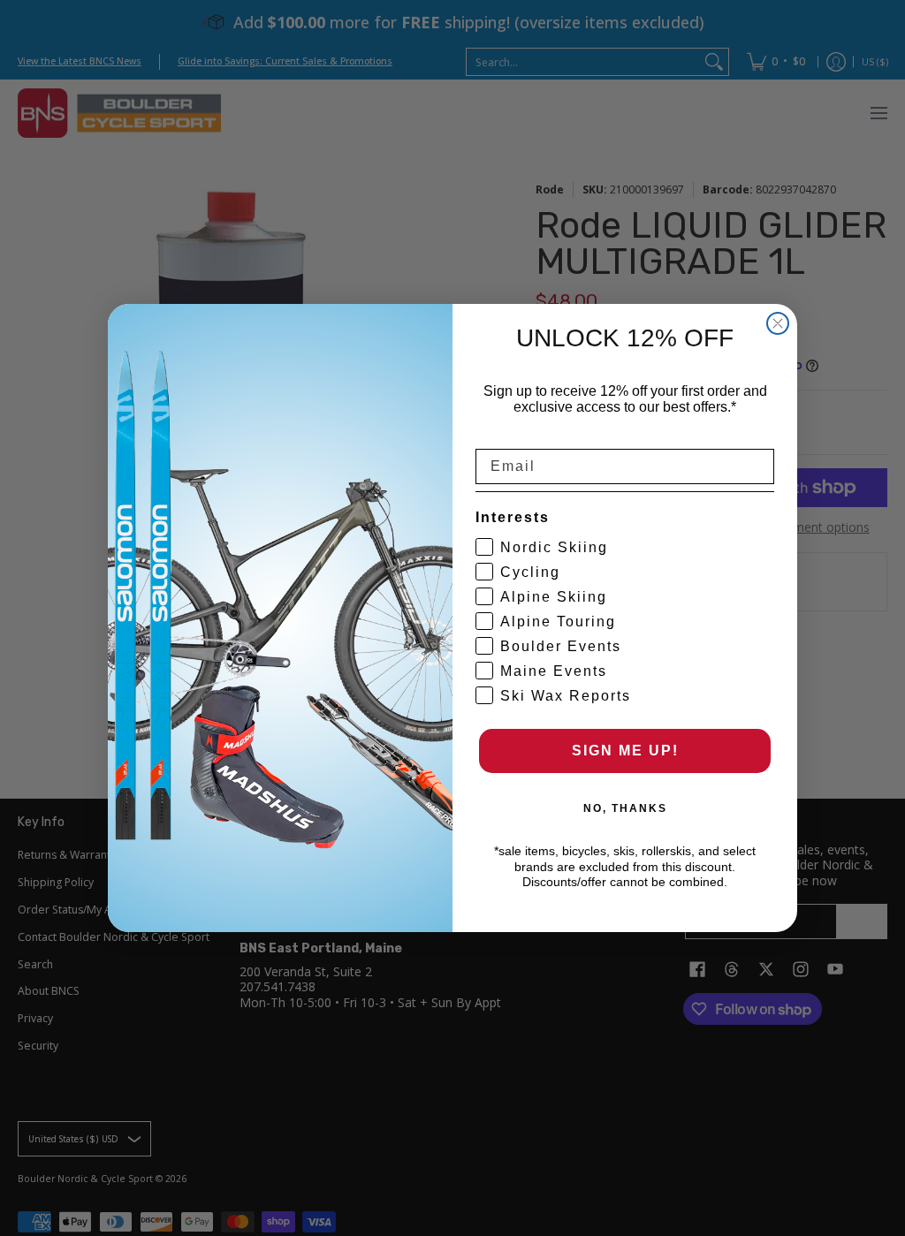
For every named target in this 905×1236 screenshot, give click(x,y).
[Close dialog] (777, 323)
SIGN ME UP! (625, 750)
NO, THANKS (625, 808)
